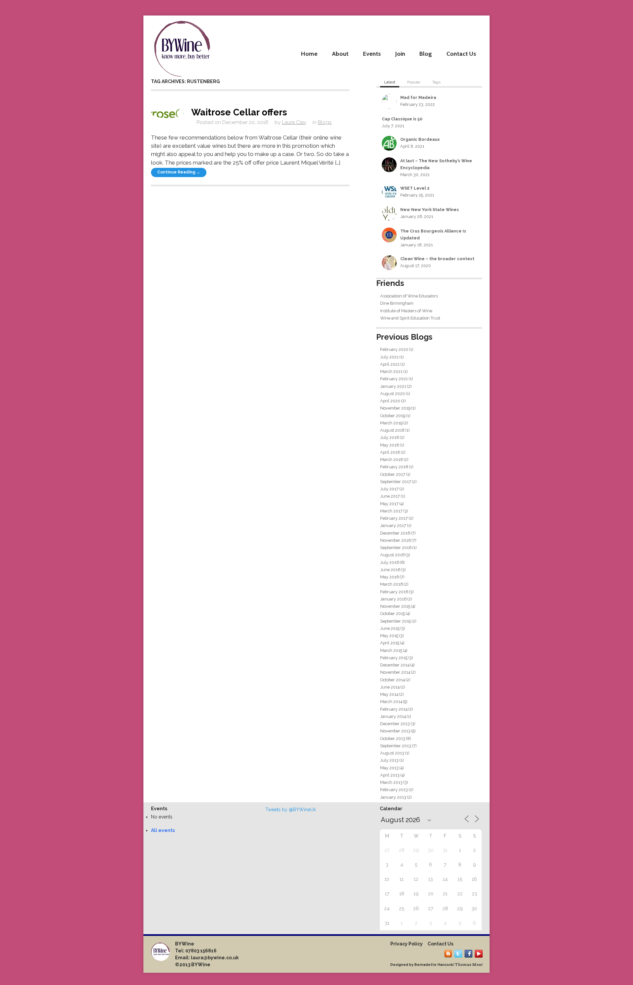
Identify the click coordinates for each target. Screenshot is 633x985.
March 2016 (391, 584)
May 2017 (389, 503)
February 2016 (394, 591)
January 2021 (393, 386)
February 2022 (394, 349)
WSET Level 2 (415, 188)
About (340, 53)
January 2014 (393, 716)
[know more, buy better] (182, 46)
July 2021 (389, 356)
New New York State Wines (429, 209)
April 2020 (390, 400)
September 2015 (395, 621)
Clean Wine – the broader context (437, 258)
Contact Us (461, 53)
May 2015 (389, 635)
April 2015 (389, 642)
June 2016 (390, 569)
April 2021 (390, 364)
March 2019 (391, 422)
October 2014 (392, 679)
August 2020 (392, 393)
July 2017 (389, 488)
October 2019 (392, 415)
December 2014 (394, 664)
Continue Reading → (178, 172)
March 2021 (391, 371)
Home (309, 53)
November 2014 (395, 672)
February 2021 (394, 378)
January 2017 (393, 525)
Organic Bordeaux (420, 139)
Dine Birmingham (396, 303)
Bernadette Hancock (433, 965)
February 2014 (393, 709)
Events (372, 53)
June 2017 (390, 496)
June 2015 (390, 628)
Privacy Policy (406, 943)
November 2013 (395, 730)
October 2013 (392, 738)
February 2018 (394, 466)
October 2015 (392, 613)
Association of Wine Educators (409, 295)
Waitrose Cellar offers (239, 112)
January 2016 (393, 599)
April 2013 (390, 775)
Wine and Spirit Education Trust (410, 318)
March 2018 (391, 459)
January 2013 (393, 797)
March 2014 (391, 701)
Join (400, 53)
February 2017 (394, 518)
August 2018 (392, 430)
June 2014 (390, 687)
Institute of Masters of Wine (406, 310)
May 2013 (389, 767)
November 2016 (395, 540)
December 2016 (395, 533)
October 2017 (392, 474)
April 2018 (390, 452)
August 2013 (392, 753)
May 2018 (389, 445)
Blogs (325, 122)
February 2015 (393, 657)
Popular (413, 82)
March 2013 (391, 782)
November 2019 (395, 408)
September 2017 (395, 481)
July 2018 (389, 437)
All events (163, 830)
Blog (425, 53)
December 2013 (395, 723)
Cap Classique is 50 (402, 118)
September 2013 (395, 745)
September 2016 (395, 547)
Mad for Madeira (418, 97)
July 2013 (389, 760)
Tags (436, 82)
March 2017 (391, 510)
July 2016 (389, 562)
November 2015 (395, 606)
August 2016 (392, 554)
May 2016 (389, 576)
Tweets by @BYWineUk (290, 809)
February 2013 (394, 789)
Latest (389, 82)
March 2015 (391, 650)
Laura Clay (294, 122)
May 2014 (389, 694)
